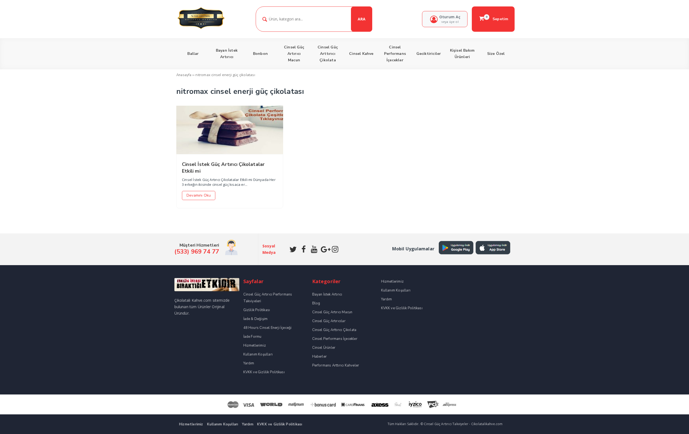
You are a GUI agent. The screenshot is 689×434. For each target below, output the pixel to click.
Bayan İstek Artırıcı (327, 294)
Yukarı (672, 422)
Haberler (319, 356)
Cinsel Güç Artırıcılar (329, 321)
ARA (361, 19)
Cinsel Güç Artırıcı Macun (332, 312)
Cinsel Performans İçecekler (334, 338)
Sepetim (497, 19)
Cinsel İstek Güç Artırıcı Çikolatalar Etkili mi (223, 167)
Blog (316, 303)
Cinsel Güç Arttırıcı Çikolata (334, 330)
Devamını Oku (199, 195)
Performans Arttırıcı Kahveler (335, 365)
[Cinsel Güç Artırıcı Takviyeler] (201, 28)
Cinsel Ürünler (324, 347)
